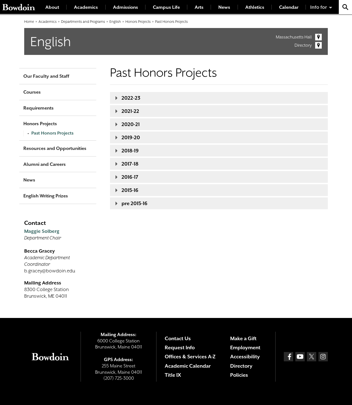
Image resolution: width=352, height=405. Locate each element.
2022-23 (131, 98)
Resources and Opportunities (54, 148)
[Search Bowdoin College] (345, 7)
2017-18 (130, 164)
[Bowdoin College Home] (18, 7)
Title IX (173, 375)
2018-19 (130, 150)
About (52, 7)
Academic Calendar (188, 366)
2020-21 (131, 124)
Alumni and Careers (44, 164)
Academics (86, 7)
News (224, 7)
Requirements (38, 108)
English (115, 21)
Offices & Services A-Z (190, 356)
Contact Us (178, 338)
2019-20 (131, 137)
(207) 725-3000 (118, 378)
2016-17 (130, 177)
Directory (303, 45)
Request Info (180, 347)
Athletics (254, 7)
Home (29, 21)
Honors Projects (138, 21)
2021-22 (130, 111)
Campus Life (166, 7)
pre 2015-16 (134, 203)
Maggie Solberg (41, 231)
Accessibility (245, 356)
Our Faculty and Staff (46, 76)
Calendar (288, 7)
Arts (199, 7)
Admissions (125, 7)
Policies (239, 375)
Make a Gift (243, 338)
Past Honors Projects (171, 21)
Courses (32, 92)
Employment (245, 347)
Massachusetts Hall (294, 37)
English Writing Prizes (45, 196)
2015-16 (130, 190)
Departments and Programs (83, 21)
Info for (318, 7)
